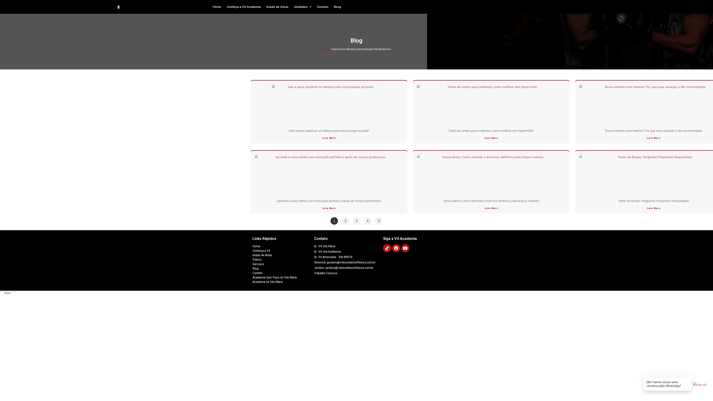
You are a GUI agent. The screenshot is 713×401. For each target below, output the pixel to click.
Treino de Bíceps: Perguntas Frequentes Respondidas (653, 201)
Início (326, 49)
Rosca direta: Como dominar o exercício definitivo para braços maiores (491, 201)
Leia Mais (329, 138)
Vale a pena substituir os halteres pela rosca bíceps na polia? (329, 131)
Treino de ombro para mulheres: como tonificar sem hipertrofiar (491, 131)
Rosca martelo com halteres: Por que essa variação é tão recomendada (653, 131)
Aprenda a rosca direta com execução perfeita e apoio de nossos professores (329, 201)
